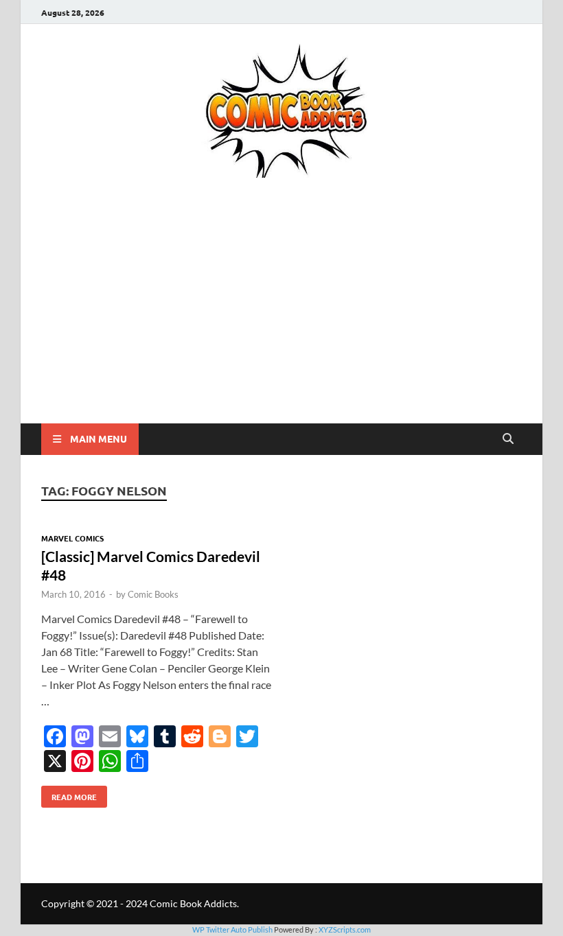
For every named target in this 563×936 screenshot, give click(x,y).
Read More (69, 794)
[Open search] (508, 439)
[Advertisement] (281, 320)
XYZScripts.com (345, 929)
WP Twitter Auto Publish (232, 929)
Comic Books (153, 594)
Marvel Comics (72, 538)
